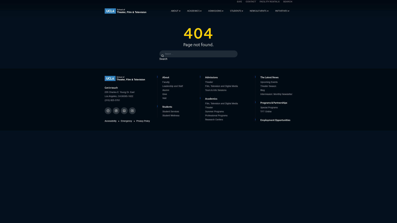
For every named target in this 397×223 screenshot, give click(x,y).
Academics (193, 10)
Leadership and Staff (172, 86)
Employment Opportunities (275, 120)
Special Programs (269, 108)
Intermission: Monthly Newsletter (276, 94)
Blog (262, 90)
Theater (209, 82)
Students (235, 10)
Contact (251, 2)
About (174, 10)
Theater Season (268, 86)
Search (287, 2)
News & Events (258, 10)
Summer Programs (214, 112)
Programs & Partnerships (273, 102)
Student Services (170, 112)
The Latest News (269, 77)
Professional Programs (216, 116)
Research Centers (214, 120)
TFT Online (266, 112)
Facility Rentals (270, 2)
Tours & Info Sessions (215, 90)
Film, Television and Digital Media (221, 86)
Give (239, 2)
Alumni (165, 90)
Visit (164, 98)
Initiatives (281, 10)
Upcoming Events (269, 82)
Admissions (214, 10)
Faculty (166, 82)
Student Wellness (170, 116)
